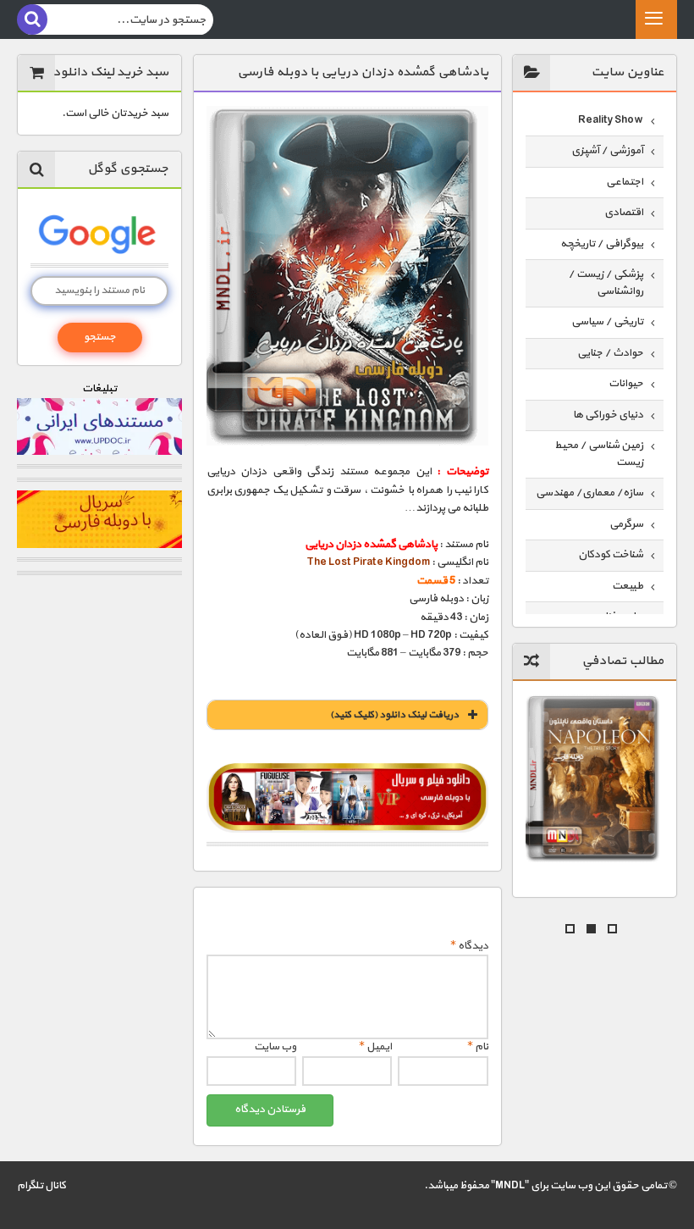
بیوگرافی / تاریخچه (601, 243)
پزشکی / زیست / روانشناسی (605, 283)
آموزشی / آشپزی (607, 150)
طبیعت (627, 586)
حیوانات (626, 383)
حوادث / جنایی (610, 353)
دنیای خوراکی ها (608, 415)
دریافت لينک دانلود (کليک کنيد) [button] (394, 714)
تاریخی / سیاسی (607, 321)
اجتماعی (624, 182)
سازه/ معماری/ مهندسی (589, 492)
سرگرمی (626, 524)
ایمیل (375, 1046)
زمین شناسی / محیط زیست (598, 454)
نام (477, 1046)
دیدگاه (469, 946)
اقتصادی (623, 212)
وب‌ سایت (275, 1046)
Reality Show (610, 120)
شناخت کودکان (610, 554)
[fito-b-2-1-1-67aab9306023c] (347, 797)
